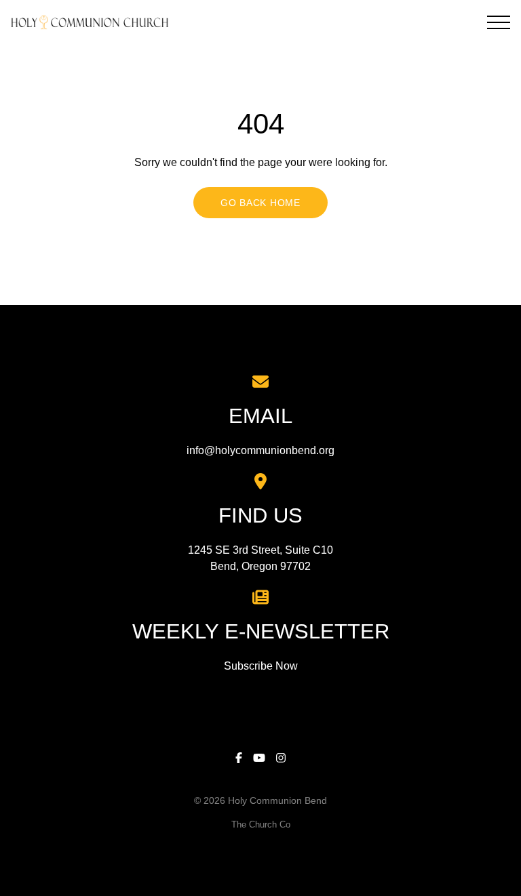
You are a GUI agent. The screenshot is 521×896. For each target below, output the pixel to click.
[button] (498, 22)
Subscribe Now (261, 666)
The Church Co (260, 824)
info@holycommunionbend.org (260, 450)
